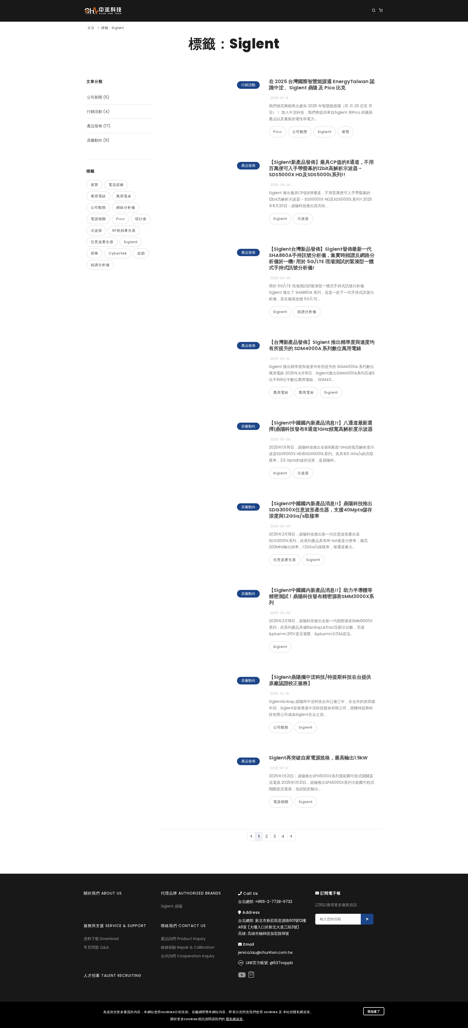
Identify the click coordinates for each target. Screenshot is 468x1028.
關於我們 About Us (153, 32)
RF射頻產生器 (124, 230)
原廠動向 (94, 140)
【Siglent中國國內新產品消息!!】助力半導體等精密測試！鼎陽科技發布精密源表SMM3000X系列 (321, 596)
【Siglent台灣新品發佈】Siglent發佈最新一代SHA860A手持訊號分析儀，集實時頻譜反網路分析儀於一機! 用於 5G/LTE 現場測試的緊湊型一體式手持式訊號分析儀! (322, 258)
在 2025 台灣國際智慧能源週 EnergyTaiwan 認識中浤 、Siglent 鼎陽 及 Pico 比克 (322, 84)
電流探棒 (116, 184)
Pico (120, 218)
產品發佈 (94, 126)
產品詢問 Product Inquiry (183, 938)
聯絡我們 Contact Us (361, 32)
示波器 (96, 230)
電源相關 (98, 218)
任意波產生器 (102, 241)
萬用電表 (123, 196)
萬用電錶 (98, 196)
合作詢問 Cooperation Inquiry (187, 956)
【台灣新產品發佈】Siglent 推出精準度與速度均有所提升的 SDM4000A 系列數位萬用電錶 (322, 345)
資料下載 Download (101, 938)
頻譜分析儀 (100, 264)
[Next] (291, 836)
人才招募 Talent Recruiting (112, 975)
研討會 (141, 218)
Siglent (131, 241)
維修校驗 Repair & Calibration (187, 947)
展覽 (94, 184)
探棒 (94, 253)
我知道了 (374, 1011)
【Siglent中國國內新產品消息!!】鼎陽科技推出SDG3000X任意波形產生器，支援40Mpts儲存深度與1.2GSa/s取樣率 (320, 509)
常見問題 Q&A (96, 947)
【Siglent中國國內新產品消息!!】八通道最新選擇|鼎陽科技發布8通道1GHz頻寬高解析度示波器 (321, 425)
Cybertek (118, 253)
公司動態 (98, 207)
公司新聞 (94, 97)
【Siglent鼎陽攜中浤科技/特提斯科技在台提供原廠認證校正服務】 (320, 680)
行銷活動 (94, 111)
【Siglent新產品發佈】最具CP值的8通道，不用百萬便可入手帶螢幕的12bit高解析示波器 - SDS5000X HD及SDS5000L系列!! (321, 168)
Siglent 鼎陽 (171, 906)
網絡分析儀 (125, 207)
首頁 (90, 27)
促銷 (141, 253)
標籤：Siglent (112, 27)
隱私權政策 (234, 1019)
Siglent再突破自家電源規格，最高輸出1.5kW (318, 757)
